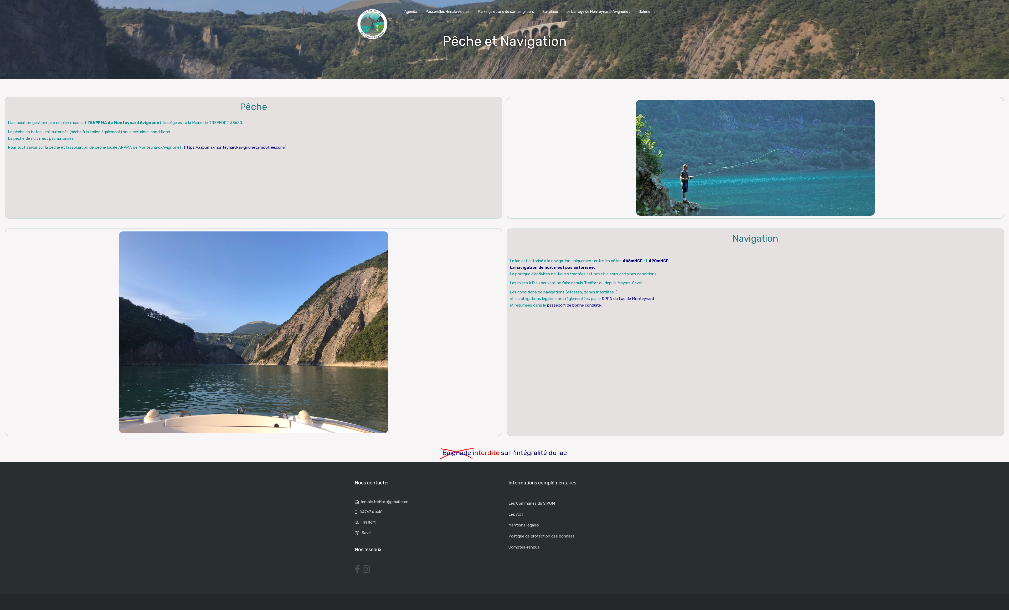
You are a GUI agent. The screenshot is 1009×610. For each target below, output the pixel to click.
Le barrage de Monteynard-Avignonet (598, 11)
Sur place (550, 11)
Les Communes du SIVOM (531, 503)
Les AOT (516, 514)
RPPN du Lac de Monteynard (628, 298)
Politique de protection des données (541, 536)
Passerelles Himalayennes (448, 11)
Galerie (644, 11)
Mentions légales (523, 525)
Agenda (410, 11)
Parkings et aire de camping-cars (506, 11)
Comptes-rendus (523, 547)
